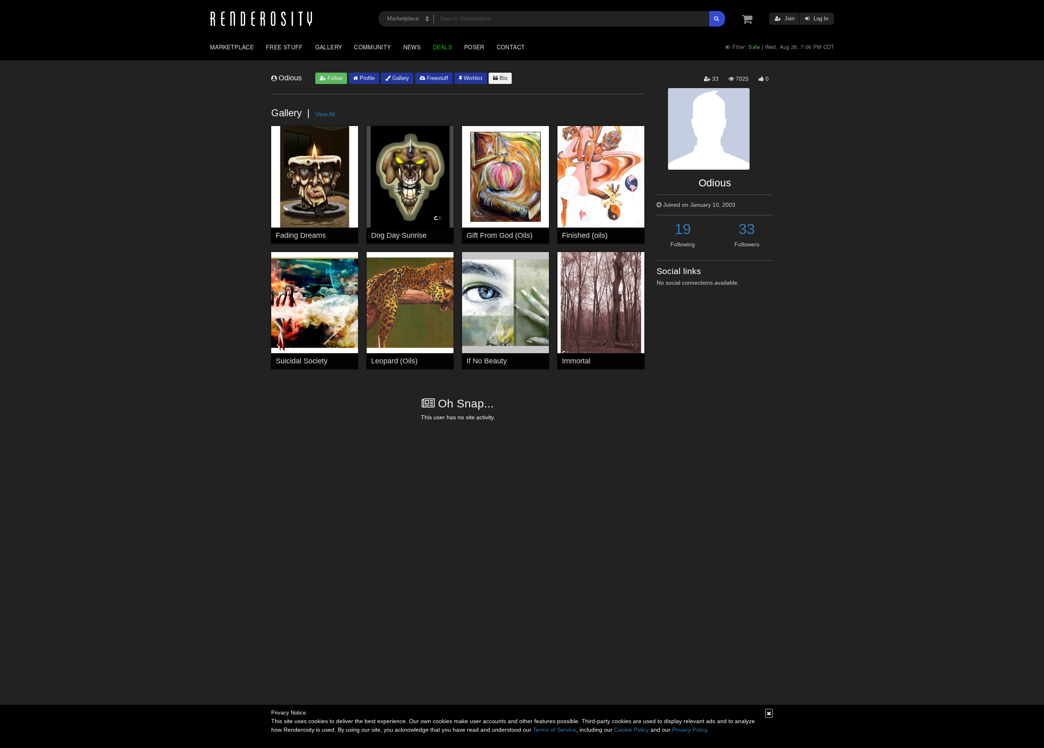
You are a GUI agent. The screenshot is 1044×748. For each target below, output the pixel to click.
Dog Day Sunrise (399, 235)
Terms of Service (554, 729)
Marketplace (232, 47)
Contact (511, 47)
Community (372, 47)
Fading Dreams (301, 235)
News (411, 47)
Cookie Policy (631, 729)
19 (683, 229)
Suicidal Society (301, 361)
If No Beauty (487, 361)
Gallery (328, 47)
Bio (502, 78)
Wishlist (472, 78)
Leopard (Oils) (394, 361)
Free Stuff (284, 47)
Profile (366, 78)
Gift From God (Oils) (500, 235)
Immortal (576, 361)
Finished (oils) (585, 235)
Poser (474, 47)
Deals (442, 47)
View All (325, 114)
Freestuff (436, 78)
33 (747, 229)
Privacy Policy (689, 729)
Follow (334, 78)
